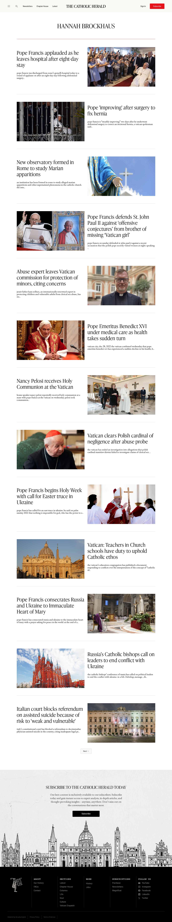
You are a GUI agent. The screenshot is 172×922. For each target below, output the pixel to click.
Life (61, 894)
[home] (86, 6)
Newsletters (27, 6)
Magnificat (116, 890)
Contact (37, 890)
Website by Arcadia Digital (17, 917)
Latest (54, 6)
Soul (62, 898)
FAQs (36, 887)
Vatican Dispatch (67, 905)
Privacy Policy (34, 917)
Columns (63, 890)
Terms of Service (49, 917)
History (89, 883)
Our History (39, 883)
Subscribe (86, 814)
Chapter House (42, 6)
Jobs (88, 887)
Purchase (116, 883)
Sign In (143, 6)
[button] (10, 6)
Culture (63, 902)
